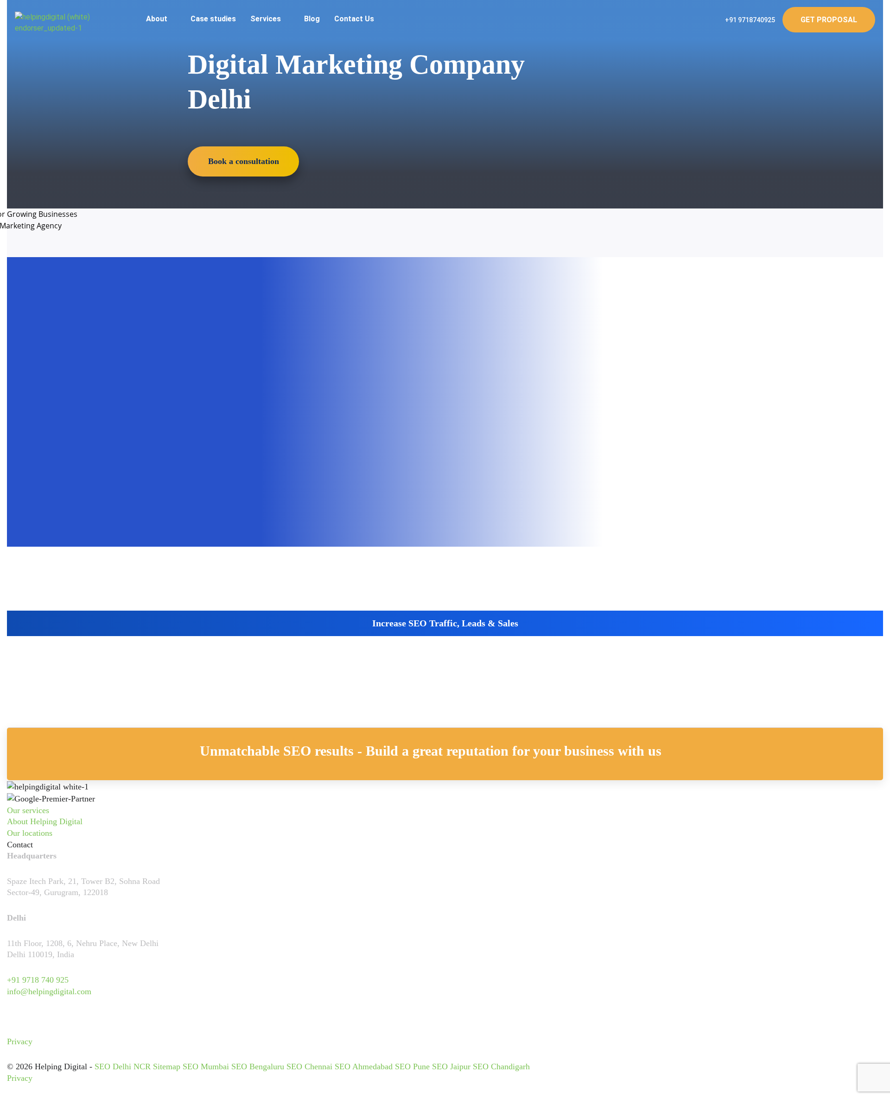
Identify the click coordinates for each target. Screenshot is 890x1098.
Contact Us (354, 18)
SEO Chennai (309, 1066)
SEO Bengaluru (257, 1066)
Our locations (29, 833)
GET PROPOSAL (829, 19)
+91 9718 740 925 (38, 979)
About (157, 18)
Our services (28, 810)
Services (266, 18)
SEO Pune (412, 1066)
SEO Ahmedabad (364, 1066)
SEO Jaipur (451, 1066)
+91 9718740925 (749, 20)
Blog (312, 18)
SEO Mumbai (206, 1066)
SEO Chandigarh (501, 1066)
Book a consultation (243, 161)
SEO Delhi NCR (123, 1066)
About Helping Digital (45, 821)
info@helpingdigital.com (49, 991)
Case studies (213, 18)
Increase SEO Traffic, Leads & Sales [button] (445, 623)
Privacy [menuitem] (19, 1041)
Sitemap (166, 1066)
